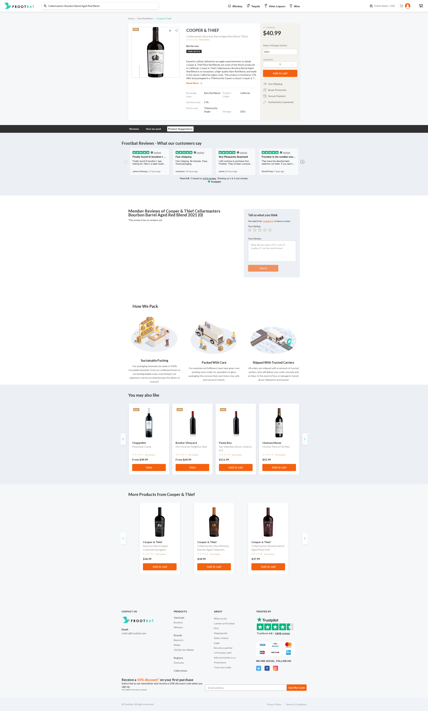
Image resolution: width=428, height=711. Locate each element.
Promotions (220, 662)
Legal (216, 642)
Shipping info (221, 633)
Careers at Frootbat (224, 623)
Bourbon (178, 622)
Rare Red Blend (145, 18)
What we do (220, 618)
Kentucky (179, 662)
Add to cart (280, 73)
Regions (178, 657)
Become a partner (223, 647)
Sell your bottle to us (225, 657)
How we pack (153, 129)
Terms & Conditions (296, 704)
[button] (214, 6)
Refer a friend (221, 638)
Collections (180, 670)
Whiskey (178, 627)
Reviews (134, 129)
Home (131, 18)
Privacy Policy (274, 704)
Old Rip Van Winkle (184, 649)
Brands (178, 635)
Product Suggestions (180, 129)
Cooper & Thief (163, 18)
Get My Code (296, 687)
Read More (192, 83)
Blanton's (178, 640)
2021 (267, 51)
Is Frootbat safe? (223, 652)
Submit (263, 268)
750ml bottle (194, 51)
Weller (177, 645)
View (149, 467)
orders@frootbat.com (134, 633)
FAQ (216, 628)
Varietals (179, 617)
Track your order (222, 667)
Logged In (268, 221)
